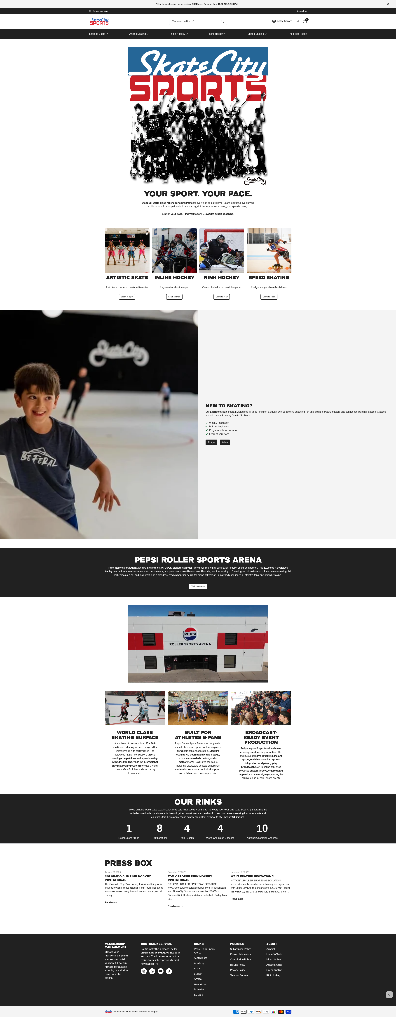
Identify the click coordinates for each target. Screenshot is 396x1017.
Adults (225, 442)
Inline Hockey (273, 959)
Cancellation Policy (240, 959)
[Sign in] (297, 21)
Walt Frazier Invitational (261, 888)
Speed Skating (274, 970)
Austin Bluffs (200, 958)
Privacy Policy (237, 970)
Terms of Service (239, 975)
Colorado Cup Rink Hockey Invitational (135, 889)
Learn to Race (269, 297)
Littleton (198, 973)
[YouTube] (161, 971)
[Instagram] (144, 971)
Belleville (199, 989)
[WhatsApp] (152, 971)
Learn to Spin (127, 297)
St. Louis (198, 994)
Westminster (200, 984)
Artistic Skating (274, 964)
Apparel (270, 949)
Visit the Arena (198, 586)
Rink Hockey (273, 975)
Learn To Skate (274, 954)
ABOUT (271, 944)
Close (387, 4)
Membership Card (100, 11)
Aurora (197, 968)
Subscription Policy (240, 949)
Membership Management (116, 945)
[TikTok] (169, 971)
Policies (237, 944)
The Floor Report (297, 34)
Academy (199, 963)
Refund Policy (237, 964)
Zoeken (222, 21)
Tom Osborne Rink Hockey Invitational (198, 891)
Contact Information (240, 954)
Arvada (198, 979)
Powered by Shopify (148, 1011)
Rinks (199, 944)
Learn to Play (174, 297)
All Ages (211, 442)
